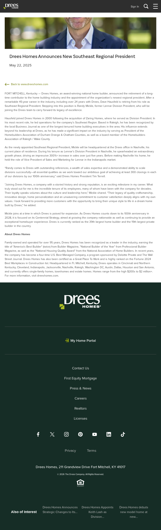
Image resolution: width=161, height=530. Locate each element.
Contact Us (80, 368)
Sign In (135, 6)
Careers (81, 398)
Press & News (80, 388)
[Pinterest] (80, 434)
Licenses (80, 418)
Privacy (70, 450)
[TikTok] (123, 434)
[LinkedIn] (108, 434)
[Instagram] (66, 434)
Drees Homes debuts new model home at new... (133, 512)
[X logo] (52, 434)
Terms (91, 450)
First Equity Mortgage (80, 378)
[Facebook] (38, 434)
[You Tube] (94, 434)
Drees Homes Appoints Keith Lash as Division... (97, 512)
